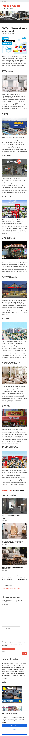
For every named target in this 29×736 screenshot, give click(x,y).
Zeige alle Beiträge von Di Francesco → (11, 588)
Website (4, 635)
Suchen (3, 651)
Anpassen (14, 729)
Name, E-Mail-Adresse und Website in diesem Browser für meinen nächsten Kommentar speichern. (13, 644)
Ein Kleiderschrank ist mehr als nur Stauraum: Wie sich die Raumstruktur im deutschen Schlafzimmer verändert (13, 677)
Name (3, 622)
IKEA (12, 490)
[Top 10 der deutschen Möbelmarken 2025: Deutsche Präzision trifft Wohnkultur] (14, 539)
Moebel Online (11, 5)
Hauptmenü (8, 21)
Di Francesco (11, 33)
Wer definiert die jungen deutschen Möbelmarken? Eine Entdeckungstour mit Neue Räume (14, 517)
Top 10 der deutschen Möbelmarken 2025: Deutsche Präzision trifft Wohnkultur (12, 541)
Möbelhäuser (17, 490)
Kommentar (5, 604)
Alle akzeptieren (14, 725)
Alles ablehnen (14, 733)
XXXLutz (22, 490)
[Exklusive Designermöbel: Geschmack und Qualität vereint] (14, 565)
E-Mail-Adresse (6, 628)
